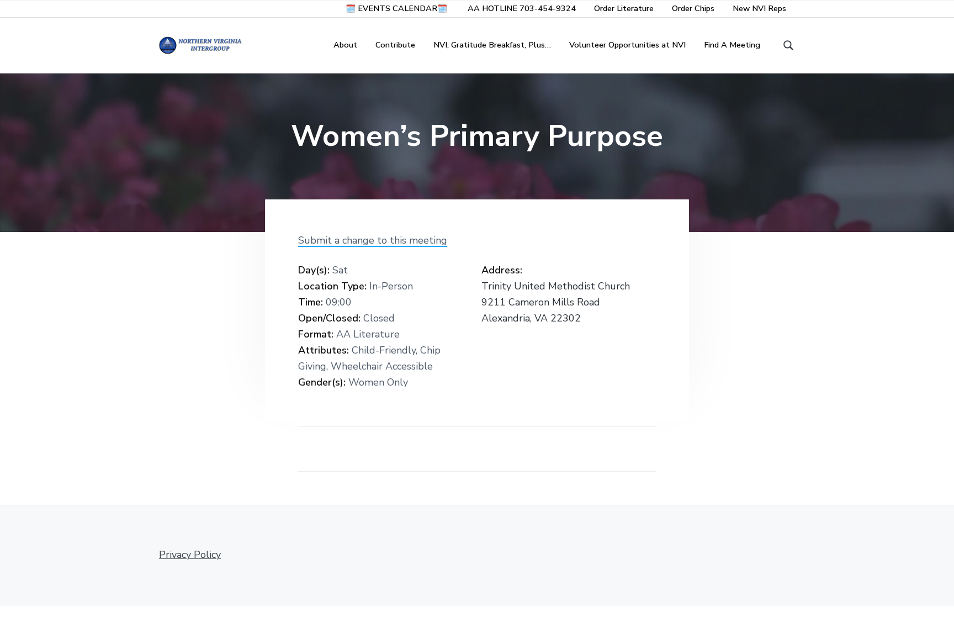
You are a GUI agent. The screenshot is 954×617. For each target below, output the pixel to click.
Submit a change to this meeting (372, 240)
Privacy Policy (190, 554)
